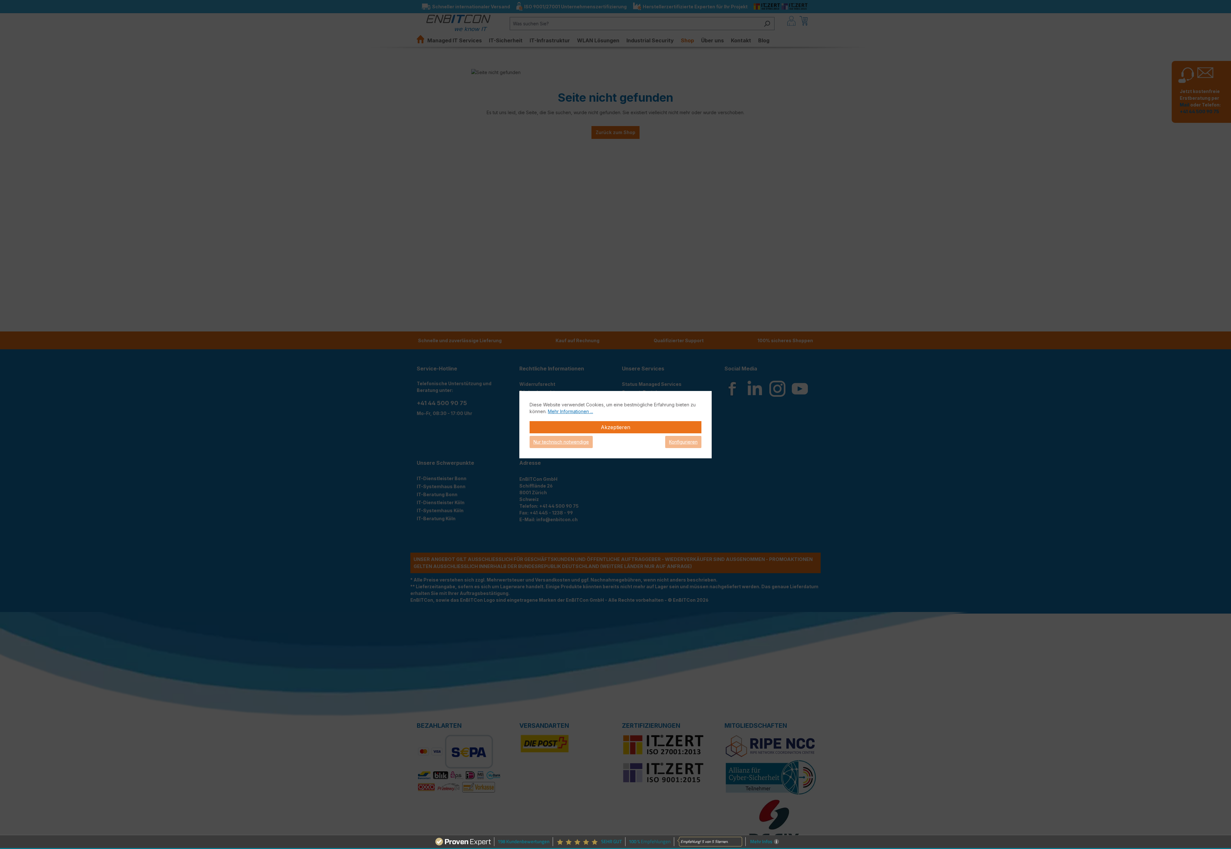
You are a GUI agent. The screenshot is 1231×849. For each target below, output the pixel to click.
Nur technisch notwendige (561, 442)
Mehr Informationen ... (570, 411)
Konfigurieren (683, 442)
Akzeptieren (615, 427)
